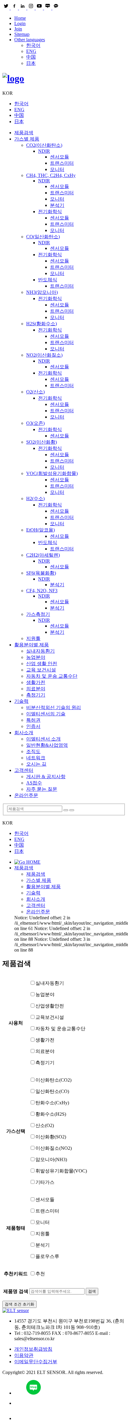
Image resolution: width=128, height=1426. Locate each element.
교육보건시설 (49, 1017)
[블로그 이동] (70, 1388)
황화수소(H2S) (50, 1114)
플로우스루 (47, 1256)
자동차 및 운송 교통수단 (51, 676)
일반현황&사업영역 (47, 745)
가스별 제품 (26, 138)
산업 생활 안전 (41, 663)
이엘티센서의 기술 (45, 713)
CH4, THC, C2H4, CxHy (51, 175)
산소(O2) (44, 1125)
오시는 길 (36, 764)
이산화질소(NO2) (53, 1148)
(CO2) (53, 1080)
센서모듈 (59, 156)
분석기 (57, 205)
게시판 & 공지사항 (45, 776)
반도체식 (47, 279)
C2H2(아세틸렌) (43, 555)
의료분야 (35, 688)
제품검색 (23, 132)
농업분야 (35, 657)
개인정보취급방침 (33, 1349)
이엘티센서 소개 (43, 738)
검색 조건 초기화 (19, 1304)
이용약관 (23, 1355)
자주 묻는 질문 (41, 789)
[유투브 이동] (70, 1403)
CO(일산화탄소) (43, 236)
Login (20, 23)
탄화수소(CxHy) (52, 1102)
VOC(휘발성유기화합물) (52, 473)
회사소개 (23, 732)
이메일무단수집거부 (35, 1361)
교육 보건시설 (41, 669)
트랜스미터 (62, 163)
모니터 (57, 169)
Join (18, 28)
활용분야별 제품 (31, 644)
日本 (31, 63)
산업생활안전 (49, 1005)
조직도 (33, 751)
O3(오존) (35, 423)
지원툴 (33, 638)
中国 (31, 56)
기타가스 (44, 1182)
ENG (31, 51)
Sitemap (21, 34)
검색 (92, 1291)
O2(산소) (35, 391)
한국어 (33, 45)
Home (20, 18)
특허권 (33, 720)
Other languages (29, 39)
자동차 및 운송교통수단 (60, 1028)
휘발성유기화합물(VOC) (61, 1170)
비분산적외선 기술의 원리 (53, 707)
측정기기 (35, 694)
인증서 (33, 726)
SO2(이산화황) (41, 442)
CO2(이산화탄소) (44, 145)
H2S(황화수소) (41, 323)
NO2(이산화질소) (44, 355)
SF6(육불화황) (41, 572)
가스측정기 (38, 614)
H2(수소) (35, 498)
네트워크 (35, 757)
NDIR (44, 151)
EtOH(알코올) (40, 529)
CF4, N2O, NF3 (41, 590)
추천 (40, 1273)
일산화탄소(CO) (52, 1091)
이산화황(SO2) (50, 1136)
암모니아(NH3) (51, 1159)
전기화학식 (50, 211)
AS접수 (34, 782)
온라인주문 (26, 795)
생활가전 (35, 682)
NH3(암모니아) (42, 292)
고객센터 (23, 770)
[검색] (65, 810)
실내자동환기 (40, 651)
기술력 (21, 701)
